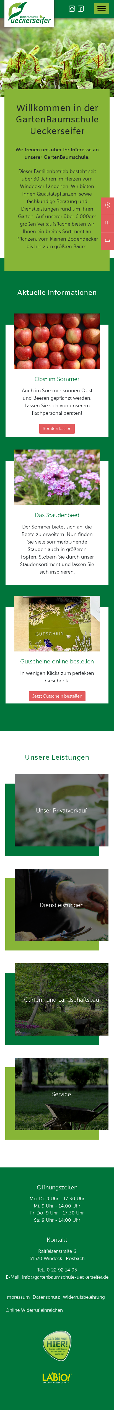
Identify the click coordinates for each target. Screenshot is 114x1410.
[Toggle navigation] (101, 8)
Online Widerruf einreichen (34, 1310)
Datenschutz (46, 1297)
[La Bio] (57, 1379)
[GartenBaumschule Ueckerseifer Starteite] (29, 14)
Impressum (18, 1297)
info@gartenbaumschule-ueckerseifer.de (65, 1277)
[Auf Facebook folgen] (81, 9)
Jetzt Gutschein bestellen (57, 696)
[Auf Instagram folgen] (72, 9)
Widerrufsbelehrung (84, 1297)
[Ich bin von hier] (57, 1347)
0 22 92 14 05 (62, 1270)
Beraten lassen (57, 428)
